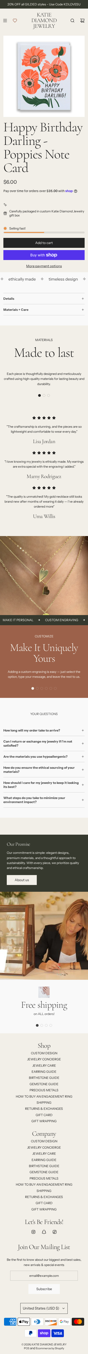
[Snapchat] (44, 1232)
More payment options (44, 266)
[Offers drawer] (15, 21)
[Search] (72, 21)
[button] (39, 395)
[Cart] (82, 21)
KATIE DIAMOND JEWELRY (44, 20)
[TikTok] (55, 1232)
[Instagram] (33, 1232)
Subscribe (44, 1289)
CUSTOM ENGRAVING (54, 620)
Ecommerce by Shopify (50, 1348)
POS (26, 1348)
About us (22, 880)
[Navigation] (5, 21)
